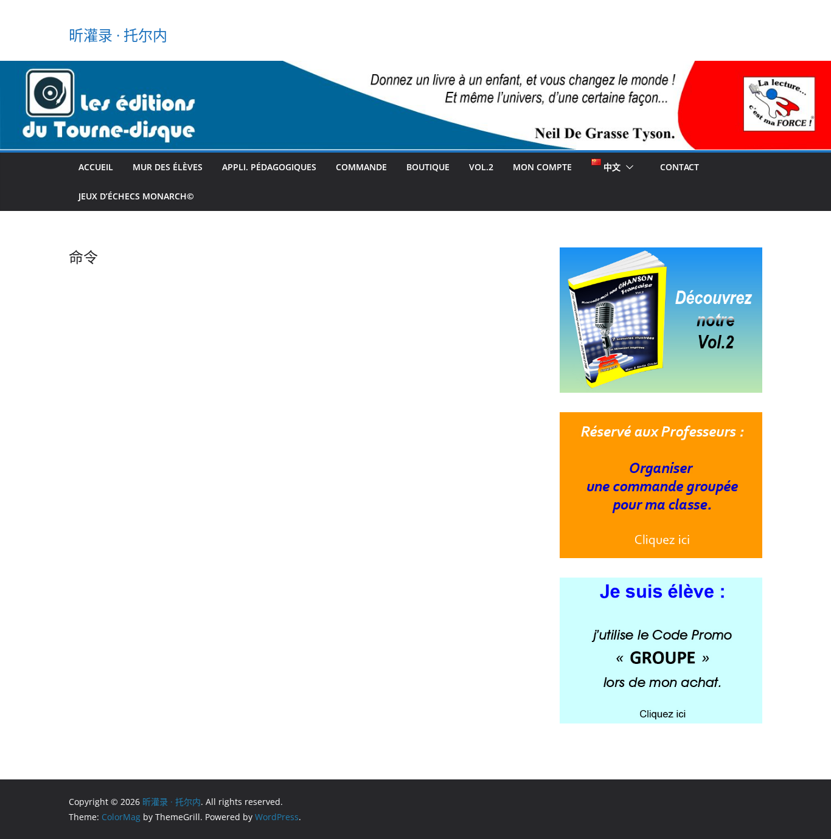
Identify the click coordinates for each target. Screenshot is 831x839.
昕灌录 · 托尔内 (118, 35)
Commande (361, 167)
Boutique (428, 167)
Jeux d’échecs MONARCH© (136, 196)
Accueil (95, 167)
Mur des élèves (168, 167)
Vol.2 (481, 167)
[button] (627, 167)
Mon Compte (542, 167)
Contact (679, 167)
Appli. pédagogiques (269, 167)
